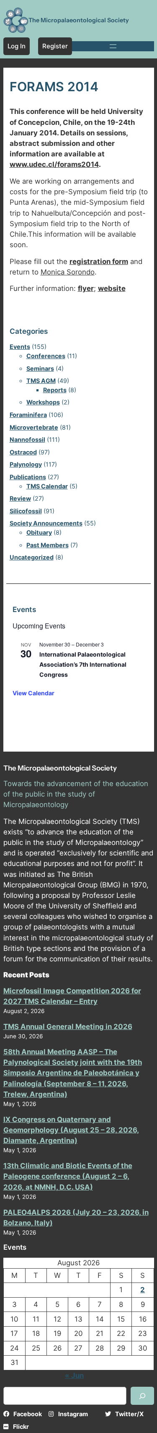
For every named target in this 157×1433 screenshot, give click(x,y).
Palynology (26, 464)
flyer (86, 288)
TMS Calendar (47, 486)
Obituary (39, 532)
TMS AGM (41, 380)
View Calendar (33, 693)
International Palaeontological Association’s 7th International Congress (82, 664)
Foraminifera (28, 414)
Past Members (47, 545)
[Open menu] (113, 46)
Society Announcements (46, 523)
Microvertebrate (34, 427)
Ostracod (23, 452)
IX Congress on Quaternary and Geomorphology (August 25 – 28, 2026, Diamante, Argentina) (71, 1130)
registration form (98, 261)
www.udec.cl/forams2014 (54, 164)
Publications (28, 476)
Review (20, 498)
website (112, 288)
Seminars (40, 368)
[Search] (142, 1396)
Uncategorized (32, 557)
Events (20, 346)
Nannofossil (27, 439)
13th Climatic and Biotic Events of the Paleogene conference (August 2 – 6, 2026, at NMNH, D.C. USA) (67, 1176)
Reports (55, 389)
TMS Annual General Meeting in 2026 (67, 1026)
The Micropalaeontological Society (78, 20)
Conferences (45, 355)
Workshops (43, 402)
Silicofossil (26, 511)
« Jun (74, 1375)
